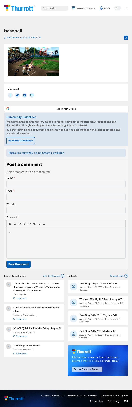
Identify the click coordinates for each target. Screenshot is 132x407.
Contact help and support (114, 395)
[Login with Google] (66, 109)
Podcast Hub (116, 275)
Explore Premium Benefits (87, 369)
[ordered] (39, 224)
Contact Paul (96, 401)
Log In (107, 8)
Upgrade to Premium (85, 8)
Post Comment (18, 264)
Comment (12, 217)
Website (10, 204)
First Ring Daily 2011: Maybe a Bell (97, 331)
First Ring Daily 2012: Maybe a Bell (98, 315)
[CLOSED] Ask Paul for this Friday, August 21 (37, 328)
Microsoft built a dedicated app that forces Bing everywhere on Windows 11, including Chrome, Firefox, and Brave (36, 287)
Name (10, 177)
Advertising (113, 401)
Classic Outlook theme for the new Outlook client (36, 309)
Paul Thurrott (13, 37)
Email (10, 190)
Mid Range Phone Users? (26, 345)
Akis (25, 294)
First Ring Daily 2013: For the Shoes (98, 283)
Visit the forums (51, 275)
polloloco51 (28, 349)
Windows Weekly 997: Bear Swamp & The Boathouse (101, 299)
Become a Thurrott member (82, 395)
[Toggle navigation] (125, 8)
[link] (48, 224)
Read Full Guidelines (20, 140)
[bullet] (44, 224)
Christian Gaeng (30, 315)
